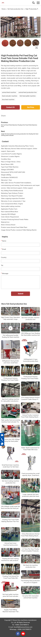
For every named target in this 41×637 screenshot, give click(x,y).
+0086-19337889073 (22, 625)
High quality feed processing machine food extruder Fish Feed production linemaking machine (10, 421)
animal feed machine (9, 92)
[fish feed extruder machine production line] (30, 311)
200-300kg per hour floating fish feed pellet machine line (30, 334)
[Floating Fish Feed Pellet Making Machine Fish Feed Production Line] (10, 514)
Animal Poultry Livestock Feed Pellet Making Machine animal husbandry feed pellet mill (30, 416)
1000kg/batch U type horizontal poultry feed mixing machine (30, 360)
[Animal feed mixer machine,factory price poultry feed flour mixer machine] (10, 534)
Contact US (10, 107)
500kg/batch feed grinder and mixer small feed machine (10, 362)
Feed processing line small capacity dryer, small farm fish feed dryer (30, 474)
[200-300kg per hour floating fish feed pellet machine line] (30, 327)
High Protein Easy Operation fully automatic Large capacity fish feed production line (10, 318)
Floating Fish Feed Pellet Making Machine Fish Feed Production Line (10, 520)
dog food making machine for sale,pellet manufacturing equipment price (10, 400)
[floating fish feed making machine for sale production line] (10, 552)
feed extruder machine (9, 96)
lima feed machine (8, 99)
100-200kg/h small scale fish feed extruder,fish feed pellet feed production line (10, 507)
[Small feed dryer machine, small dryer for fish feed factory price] (10, 453)
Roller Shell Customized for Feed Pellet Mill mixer (30, 449)
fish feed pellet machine (28, 96)
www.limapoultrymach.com (14, 48)
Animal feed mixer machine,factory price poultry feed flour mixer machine (10, 544)
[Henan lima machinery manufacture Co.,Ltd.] (11, 2)
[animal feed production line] (20, 32)
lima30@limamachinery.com (23, 627)
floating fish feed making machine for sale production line (10, 559)
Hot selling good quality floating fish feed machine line (10, 336)
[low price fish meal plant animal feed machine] (30, 590)
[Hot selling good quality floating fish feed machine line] (10, 328)
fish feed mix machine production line (30, 566)
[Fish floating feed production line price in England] (30, 574)
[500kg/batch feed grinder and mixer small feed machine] (10, 349)
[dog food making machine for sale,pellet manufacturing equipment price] (10, 390)
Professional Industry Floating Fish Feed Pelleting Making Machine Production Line (30, 377)
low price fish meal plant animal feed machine (30, 597)
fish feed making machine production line (10, 482)
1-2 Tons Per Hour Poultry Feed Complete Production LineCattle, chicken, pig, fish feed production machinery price (30, 550)
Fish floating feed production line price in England (30, 581)
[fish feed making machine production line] (10, 474)
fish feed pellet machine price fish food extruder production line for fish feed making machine (10, 595)
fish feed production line (15, 9)
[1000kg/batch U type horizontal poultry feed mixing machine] (30, 348)
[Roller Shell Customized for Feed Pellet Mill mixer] (30, 433)
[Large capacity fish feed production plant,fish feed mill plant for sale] (30, 485)
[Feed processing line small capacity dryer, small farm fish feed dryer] (30, 462)
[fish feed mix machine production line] (30, 558)
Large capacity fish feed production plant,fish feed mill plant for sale (30, 495)
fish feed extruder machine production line (30, 318)
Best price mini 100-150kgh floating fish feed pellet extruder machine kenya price (10, 440)
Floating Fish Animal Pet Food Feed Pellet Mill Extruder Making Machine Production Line (10, 577)
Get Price (30, 107)
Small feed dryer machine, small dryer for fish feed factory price (10, 466)
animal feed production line (28, 92)
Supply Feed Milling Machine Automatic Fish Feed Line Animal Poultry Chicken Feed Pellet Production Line (10, 611)
